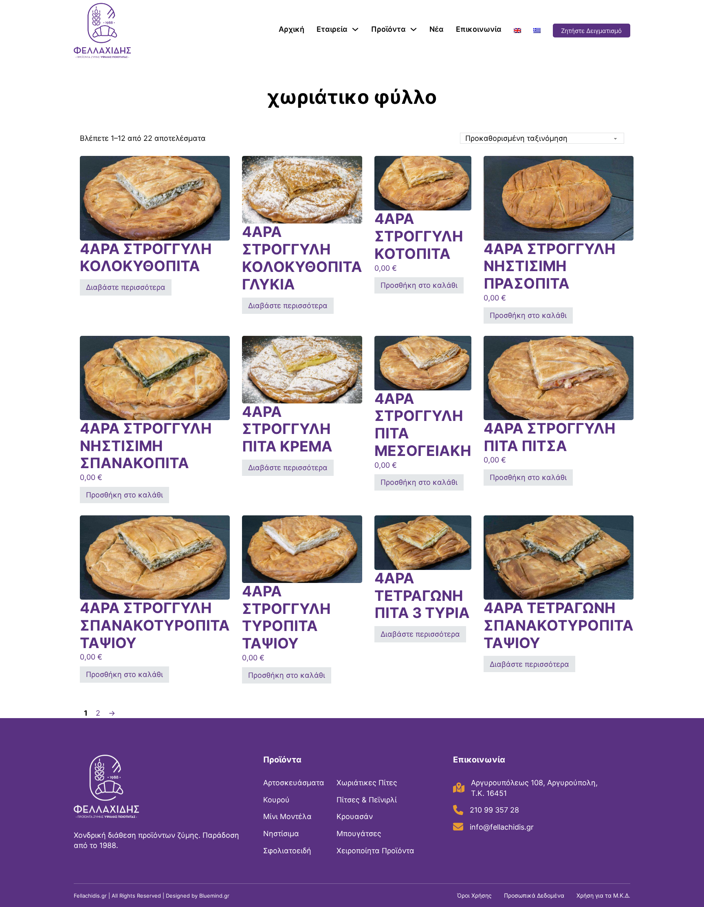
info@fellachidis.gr (502, 827)
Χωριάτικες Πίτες (367, 782)
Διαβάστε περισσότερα (125, 287)
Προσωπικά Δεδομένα (534, 895)
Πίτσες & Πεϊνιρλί (367, 799)
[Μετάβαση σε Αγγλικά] (517, 30)
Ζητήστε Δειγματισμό (591, 31)
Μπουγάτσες (359, 833)
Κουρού (276, 799)
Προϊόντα (388, 29)
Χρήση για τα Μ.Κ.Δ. (603, 895)
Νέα (436, 29)
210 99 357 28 (494, 810)
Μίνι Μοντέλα (287, 816)
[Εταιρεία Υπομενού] (355, 29)
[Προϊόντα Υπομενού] (413, 29)
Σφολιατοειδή (287, 850)
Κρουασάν (355, 816)
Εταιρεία (332, 29)
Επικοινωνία (479, 29)
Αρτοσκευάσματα (293, 782)
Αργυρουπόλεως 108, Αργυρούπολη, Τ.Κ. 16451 (534, 787)
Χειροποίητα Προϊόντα (375, 850)
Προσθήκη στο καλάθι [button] (419, 285)
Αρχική (291, 29)
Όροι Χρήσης (474, 895)
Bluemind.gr (214, 895)
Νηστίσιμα (281, 833)
